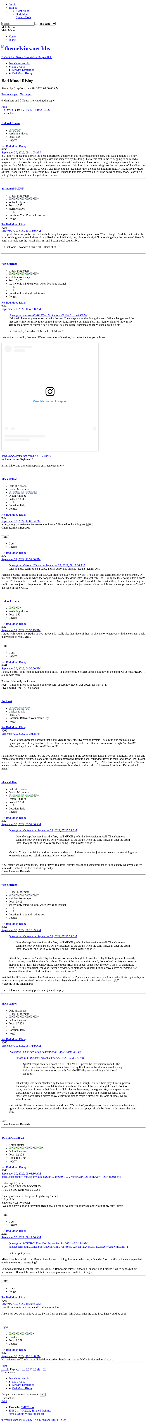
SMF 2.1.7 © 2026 (19, 1410)
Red (13, 57)
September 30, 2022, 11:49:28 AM (21, 1303)
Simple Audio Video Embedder (26, 1413)
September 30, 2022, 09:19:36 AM (21, 1237)
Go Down (7, 109)
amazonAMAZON (12, 188)
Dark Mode (22, 14)
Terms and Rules (48, 1419)
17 (31, 109)
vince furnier (9, 263)
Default (6, 57)
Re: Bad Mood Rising (13, 146)
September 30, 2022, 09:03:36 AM (21, 1173)
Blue (27, 57)
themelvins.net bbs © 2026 (16, 1419)
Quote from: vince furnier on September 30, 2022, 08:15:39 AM (45, 1051)
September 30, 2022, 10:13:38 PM (21, 1356)
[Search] (36, 24)
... (24, 109)
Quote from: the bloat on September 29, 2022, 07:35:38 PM (43, 830)
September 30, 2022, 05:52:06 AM (21, 824)
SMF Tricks (27, 1407)
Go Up (5, 1369)
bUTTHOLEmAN (12, 1137)
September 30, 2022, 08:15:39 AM (21, 930)
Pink (49, 57)
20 (41, 109)
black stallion (9, 478)
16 (27, 109)
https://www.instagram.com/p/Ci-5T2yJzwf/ (26, 455)
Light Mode (22, 10)
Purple (42, 57)
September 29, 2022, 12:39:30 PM (21, 559)
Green (20, 57)
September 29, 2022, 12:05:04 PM (21, 521)
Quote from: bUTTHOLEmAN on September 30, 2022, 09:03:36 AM (48, 1243)
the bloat (6, 701)
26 (48, 109)
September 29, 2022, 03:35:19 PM (21, 630)
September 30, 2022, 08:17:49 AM (21, 1045)
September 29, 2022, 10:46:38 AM (21, 309)
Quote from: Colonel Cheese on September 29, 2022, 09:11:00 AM (47, 565)
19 (38, 109)
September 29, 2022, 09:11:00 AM (21, 152)
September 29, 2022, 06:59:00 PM (21, 668)
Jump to (5, 1394)
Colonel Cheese (10, 123)
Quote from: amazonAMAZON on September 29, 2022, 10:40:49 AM (48, 315)
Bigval (5, 1327)
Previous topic (9, 94)
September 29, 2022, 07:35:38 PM (21, 733)
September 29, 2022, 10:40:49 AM (21, 230)
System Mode (23, 17)
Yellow (34, 57)
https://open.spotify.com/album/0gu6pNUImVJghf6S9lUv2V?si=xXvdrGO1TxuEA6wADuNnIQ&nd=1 (61, 1176)
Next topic (26, 94)
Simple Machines (41, 1410)
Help (35, 1419)
